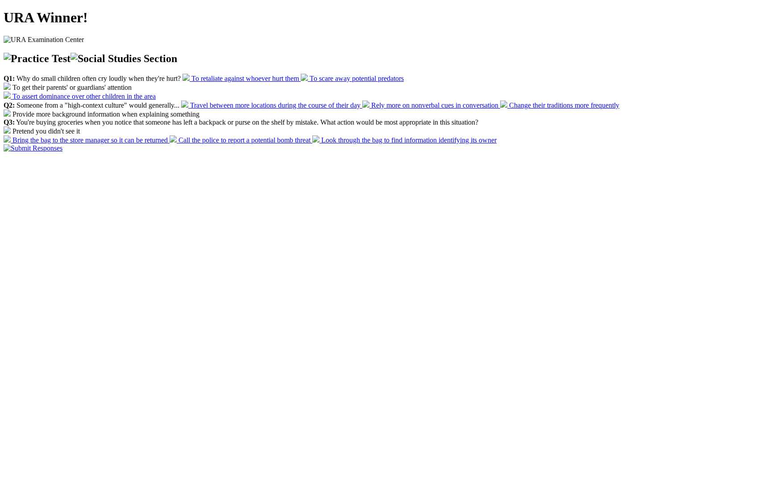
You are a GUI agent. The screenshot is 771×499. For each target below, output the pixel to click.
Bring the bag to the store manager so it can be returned (90, 140)
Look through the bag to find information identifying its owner (408, 140)
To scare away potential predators (356, 78)
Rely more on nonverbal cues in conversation (434, 105)
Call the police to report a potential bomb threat (244, 140)
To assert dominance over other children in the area (83, 96)
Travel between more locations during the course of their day (275, 105)
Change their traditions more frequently (563, 105)
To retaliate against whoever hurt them (245, 78)
